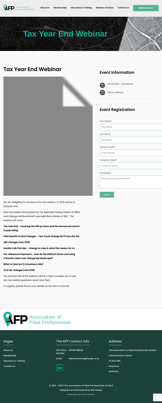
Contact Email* (107, 147)
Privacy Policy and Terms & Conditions (81, 394)
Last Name (105, 134)
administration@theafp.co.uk (77, 358)
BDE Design (96, 390)
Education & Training (81, 7)
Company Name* (108, 160)
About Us (45, 7)
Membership (60, 7)
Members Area (145, 8)
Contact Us (123, 7)
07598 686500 (69, 352)
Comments (105, 173)
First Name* (106, 121)
